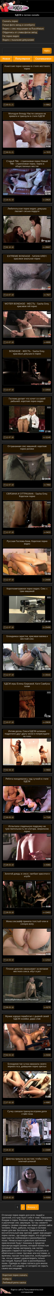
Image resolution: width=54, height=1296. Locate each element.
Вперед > (32, 1207)
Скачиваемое (43, 58)
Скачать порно (10, 21)
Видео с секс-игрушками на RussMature (23, 28)
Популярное (22, 58)
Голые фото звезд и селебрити (19, 25)
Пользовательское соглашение (32, 1290)
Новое (6, 58)
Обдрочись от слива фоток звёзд (20, 32)
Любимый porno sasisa (14, 1282)
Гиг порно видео (11, 36)
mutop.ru (7, 1278)
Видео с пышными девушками (18, 40)
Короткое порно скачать (15, 1275)
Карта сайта (17, 1289)
